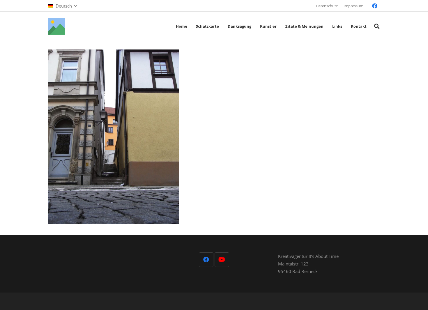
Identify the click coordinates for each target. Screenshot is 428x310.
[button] (63, 5)
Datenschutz (327, 5)
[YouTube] (222, 259)
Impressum (353, 5)
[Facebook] (374, 6)
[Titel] (56, 26)
